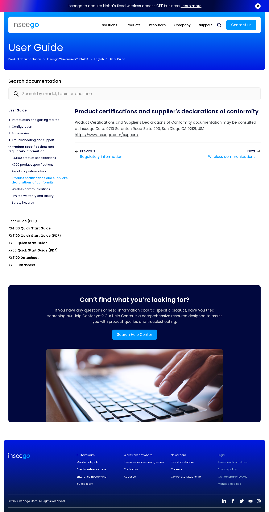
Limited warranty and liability (33, 196)
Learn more (191, 5)
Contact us (241, 24)
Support (205, 25)
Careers (176, 469)
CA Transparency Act (232, 477)
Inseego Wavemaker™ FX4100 (67, 59)
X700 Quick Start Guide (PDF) (33, 250)
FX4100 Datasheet (23, 257)
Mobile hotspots (88, 462)
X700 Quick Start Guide (27, 243)
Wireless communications (31, 189)
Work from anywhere (138, 455)
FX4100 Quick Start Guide (29, 228)
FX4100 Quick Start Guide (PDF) (34, 235)
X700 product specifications (32, 164)
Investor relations (182, 462)
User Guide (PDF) (22, 221)
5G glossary (85, 484)
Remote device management (144, 462)
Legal (221, 455)
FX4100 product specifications (34, 158)
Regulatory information (29, 171)
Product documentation (24, 59)
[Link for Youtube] (250, 501)
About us (130, 477)
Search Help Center (134, 334)
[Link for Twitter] (241, 501)
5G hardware (86, 455)
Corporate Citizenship (186, 477)
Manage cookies (229, 484)
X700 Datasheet (22, 265)
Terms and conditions (233, 462)
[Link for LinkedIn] (224, 501)
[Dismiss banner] (258, 6)
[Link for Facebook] (232, 501)
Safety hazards (23, 202)
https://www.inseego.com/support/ (106, 134)
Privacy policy (227, 469)
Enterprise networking (92, 477)
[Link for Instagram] (259, 501)
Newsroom (178, 455)
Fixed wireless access (91, 469)
